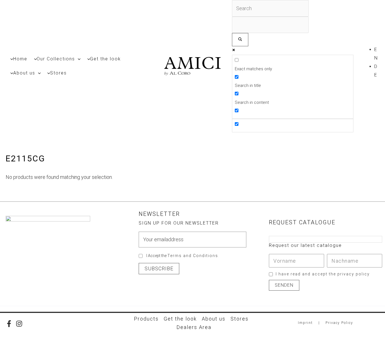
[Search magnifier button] (240, 39)
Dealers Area (193, 327)
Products (146, 319)
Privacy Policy (339, 323)
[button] (78, 59)
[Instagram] (19, 323)
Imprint (305, 323)
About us (213, 319)
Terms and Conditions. (193, 255)
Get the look (180, 319)
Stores (240, 319)
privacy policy (353, 274)
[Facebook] (9, 323)
